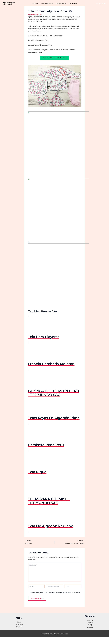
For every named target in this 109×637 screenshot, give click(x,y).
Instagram (90, 627)
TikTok (90, 625)
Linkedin (90, 620)
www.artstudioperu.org (62, 633)
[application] (52, 3)
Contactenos (73, 3)
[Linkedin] (97, 3)
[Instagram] (102, 3)
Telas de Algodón (46, 3)
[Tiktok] (105, 3)
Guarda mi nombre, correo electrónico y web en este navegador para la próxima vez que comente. (55, 592)
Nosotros (35, 3)
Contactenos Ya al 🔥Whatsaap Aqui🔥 (54, 57)
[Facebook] (99, 3)
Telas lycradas (60, 3)
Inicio (19, 622)
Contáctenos (19, 624)
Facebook (90, 623)
